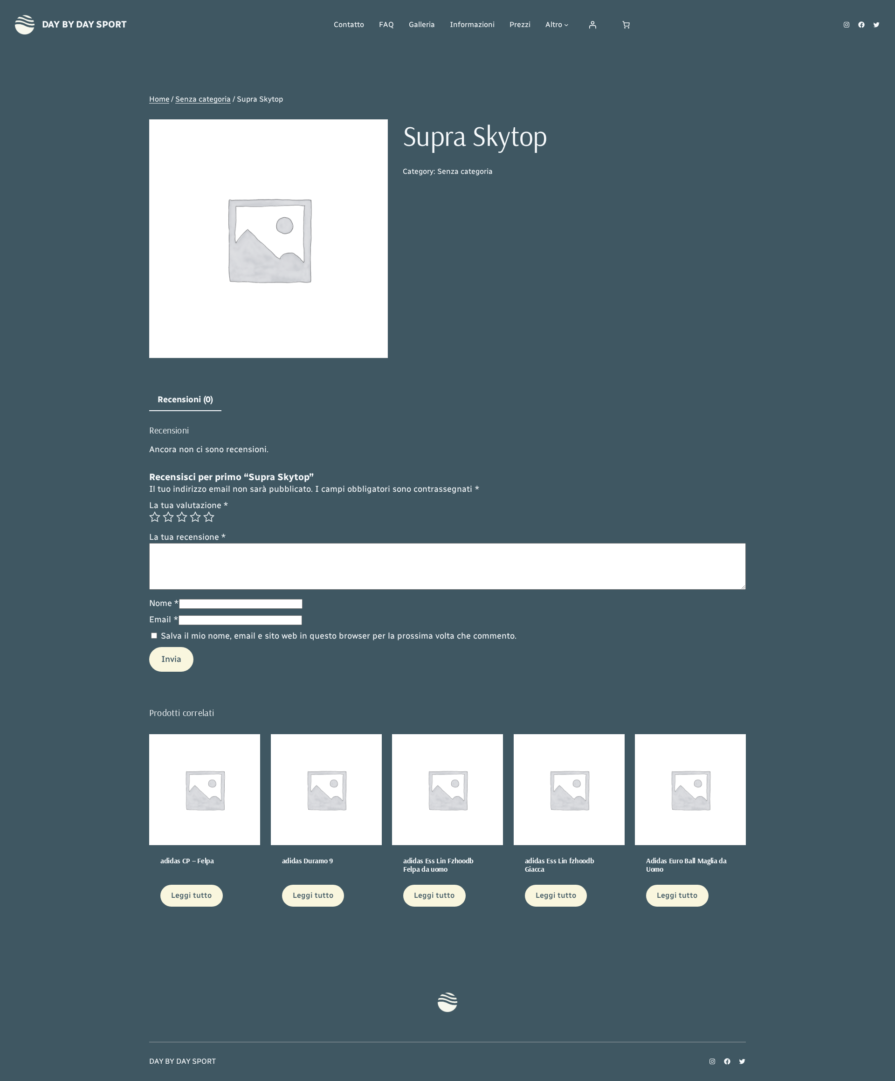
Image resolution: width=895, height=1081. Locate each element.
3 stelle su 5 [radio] (181, 517)
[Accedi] (592, 24)
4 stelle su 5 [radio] (195, 517)
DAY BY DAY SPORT (84, 24)
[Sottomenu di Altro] (566, 24)
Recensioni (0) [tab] (185, 399)
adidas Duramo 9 (307, 860)
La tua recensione (187, 537)
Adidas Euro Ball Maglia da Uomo (686, 865)
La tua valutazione (188, 505)
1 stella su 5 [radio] (154, 517)
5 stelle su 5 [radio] (208, 517)
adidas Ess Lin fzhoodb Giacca (559, 865)
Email (164, 619)
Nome (164, 603)
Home (159, 99)
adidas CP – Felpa (187, 860)
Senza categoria (203, 99)
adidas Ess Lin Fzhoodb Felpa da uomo (438, 865)
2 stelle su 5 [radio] (168, 517)
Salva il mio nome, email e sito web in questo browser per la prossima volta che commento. (338, 636)
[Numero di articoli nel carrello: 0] (626, 24)
